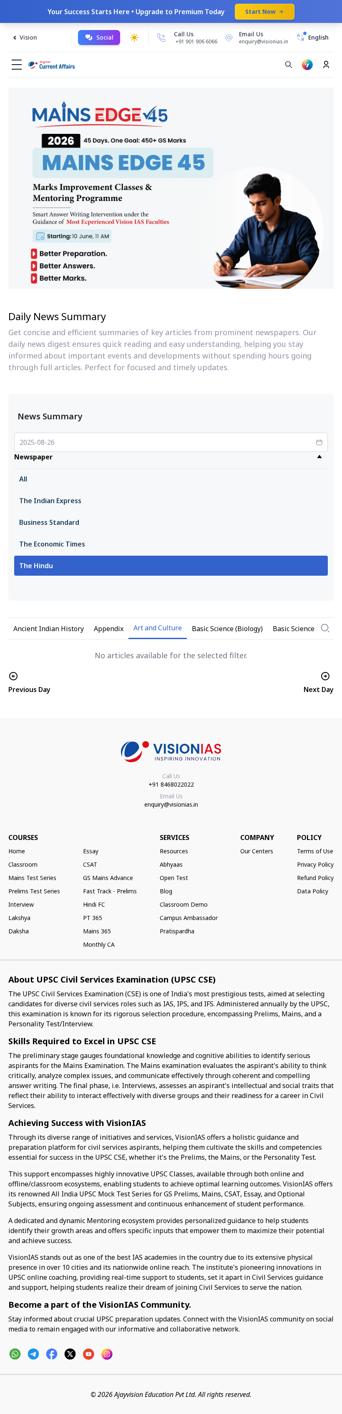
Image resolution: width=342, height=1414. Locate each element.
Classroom (23, 864)
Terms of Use (315, 851)
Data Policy (312, 891)
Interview (21, 904)
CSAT (90, 864)
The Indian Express (50, 500)
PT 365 (92, 918)
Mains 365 (97, 931)
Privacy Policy (315, 864)
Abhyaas (171, 864)
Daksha (18, 931)
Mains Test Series (32, 878)
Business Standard (49, 522)
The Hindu (36, 565)
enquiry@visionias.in (171, 804)
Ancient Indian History (48, 628)
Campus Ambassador (189, 918)
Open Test (174, 878)
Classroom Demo (184, 904)
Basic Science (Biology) (227, 628)
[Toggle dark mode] (134, 37)
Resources (174, 851)
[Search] (288, 64)
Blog (166, 891)
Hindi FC (94, 904)
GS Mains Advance (108, 878)
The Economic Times (52, 544)
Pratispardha (177, 931)
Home (16, 851)
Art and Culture (157, 627)
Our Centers (256, 851)
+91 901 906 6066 (196, 41)
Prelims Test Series (34, 891)
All (23, 479)
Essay (90, 851)
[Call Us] (161, 37)
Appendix (108, 628)
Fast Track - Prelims (110, 891)
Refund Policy (315, 878)
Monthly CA (99, 944)
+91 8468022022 (171, 784)
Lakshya (19, 918)
